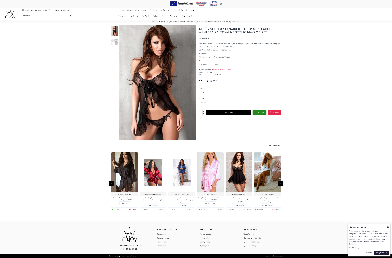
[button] (111, 183)
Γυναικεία (162, 21)
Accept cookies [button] (381, 253)
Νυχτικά (182, 21)
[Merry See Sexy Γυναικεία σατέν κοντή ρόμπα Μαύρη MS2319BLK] (124, 172)
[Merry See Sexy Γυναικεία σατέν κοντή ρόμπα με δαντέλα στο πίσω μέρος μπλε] (181, 172)
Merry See (208, 72)
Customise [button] (368, 253)
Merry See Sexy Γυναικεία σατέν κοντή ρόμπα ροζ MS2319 (210, 199)
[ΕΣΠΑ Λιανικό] (193, 3)
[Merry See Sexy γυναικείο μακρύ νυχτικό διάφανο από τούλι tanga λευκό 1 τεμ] (267, 172)
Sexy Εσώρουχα (172, 21)
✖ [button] (388, 227)
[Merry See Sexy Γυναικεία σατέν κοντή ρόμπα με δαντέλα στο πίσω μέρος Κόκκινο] (153, 172)
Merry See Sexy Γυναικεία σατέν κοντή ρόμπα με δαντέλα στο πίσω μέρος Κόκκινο (153, 200)
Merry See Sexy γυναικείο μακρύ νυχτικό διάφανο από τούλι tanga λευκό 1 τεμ (267, 200)
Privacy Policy (354, 248)
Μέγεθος (202, 88)
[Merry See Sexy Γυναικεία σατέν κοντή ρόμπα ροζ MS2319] (210, 172)
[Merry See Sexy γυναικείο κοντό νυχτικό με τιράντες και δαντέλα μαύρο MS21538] (239, 172)
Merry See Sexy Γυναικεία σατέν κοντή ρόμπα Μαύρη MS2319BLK (124, 199)
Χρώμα (201, 98)
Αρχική (154, 21)
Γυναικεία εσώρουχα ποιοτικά (120, 256)
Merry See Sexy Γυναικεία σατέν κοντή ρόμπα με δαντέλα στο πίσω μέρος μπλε (182, 200)
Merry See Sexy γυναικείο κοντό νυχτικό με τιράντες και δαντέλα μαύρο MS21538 (239, 200)
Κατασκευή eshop (269, 256)
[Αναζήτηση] (70, 16)
